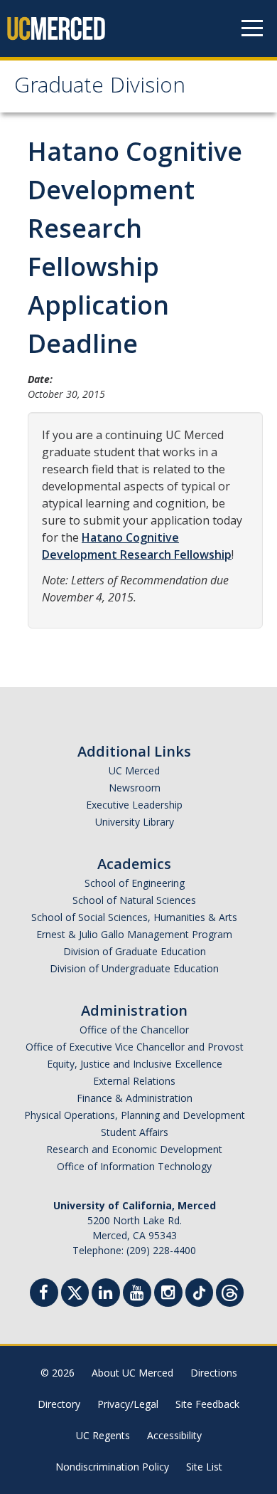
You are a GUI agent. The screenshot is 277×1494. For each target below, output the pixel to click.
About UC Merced (132, 1372)
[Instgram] (168, 1294)
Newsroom (135, 787)
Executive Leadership (134, 804)
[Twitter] (75, 1291)
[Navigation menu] (252, 28)
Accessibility (174, 1435)
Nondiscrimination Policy (112, 1466)
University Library (134, 821)
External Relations (134, 1081)
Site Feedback (207, 1404)
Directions (213, 1372)
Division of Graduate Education (134, 951)
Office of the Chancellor (134, 1029)
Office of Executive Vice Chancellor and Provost (135, 1046)
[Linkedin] (105, 1294)
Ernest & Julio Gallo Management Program (134, 934)
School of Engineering (135, 883)
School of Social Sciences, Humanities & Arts (134, 917)
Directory (59, 1404)
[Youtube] (137, 1294)
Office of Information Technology (134, 1166)
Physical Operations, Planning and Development (134, 1115)
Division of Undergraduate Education (134, 968)
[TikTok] (199, 1291)
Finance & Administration (134, 1098)
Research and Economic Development (134, 1149)
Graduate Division (99, 88)
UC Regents (103, 1435)
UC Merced (134, 770)
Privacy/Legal (127, 1404)
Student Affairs (134, 1132)
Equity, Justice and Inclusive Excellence (134, 1063)
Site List (204, 1466)
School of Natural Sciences (134, 900)
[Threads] (230, 1291)
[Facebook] (44, 1294)
